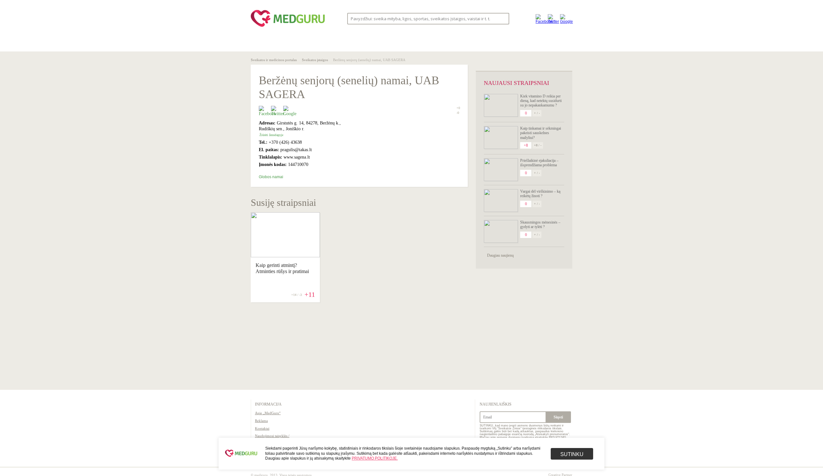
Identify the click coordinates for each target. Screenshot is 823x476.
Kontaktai (262, 428)
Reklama (261, 421)
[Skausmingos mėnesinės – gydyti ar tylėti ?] (501, 231)
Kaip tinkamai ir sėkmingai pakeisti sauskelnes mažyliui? (540, 133)
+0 (458, 108)
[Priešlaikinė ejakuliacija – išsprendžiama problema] (501, 169)
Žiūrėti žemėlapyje (271, 135)
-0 (458, 112)
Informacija (268, 404)
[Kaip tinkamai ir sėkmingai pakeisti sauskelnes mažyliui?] (501, 137)
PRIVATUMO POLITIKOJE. (375, 458)
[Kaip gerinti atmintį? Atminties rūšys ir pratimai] (285, 255)
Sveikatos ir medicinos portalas (274, 60)
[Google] (564, 18)
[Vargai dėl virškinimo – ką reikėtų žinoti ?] (501, 200)
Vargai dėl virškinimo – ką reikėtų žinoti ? (540, 193)
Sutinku (571, 454)
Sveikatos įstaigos (315, 60)
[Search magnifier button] (502, 18)
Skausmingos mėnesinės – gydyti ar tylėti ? (540, 224)
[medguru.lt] (288, 26)
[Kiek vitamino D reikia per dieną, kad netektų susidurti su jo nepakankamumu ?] (501, 105)
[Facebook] (540, 18)
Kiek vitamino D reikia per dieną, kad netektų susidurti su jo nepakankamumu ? (541, 101)
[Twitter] (552, 18)
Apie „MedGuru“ (268, 413)
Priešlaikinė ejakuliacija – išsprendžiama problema (539, 162)
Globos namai (271, 177)
